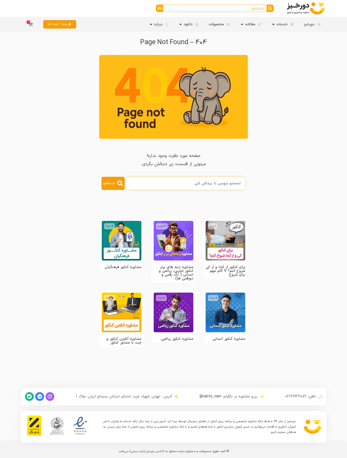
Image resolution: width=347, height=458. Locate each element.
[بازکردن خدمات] (273, 24)
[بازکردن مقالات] (242, 24)
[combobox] (185, 183)
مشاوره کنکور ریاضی (177, 339)
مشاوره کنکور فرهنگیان (123, 267)
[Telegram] (39, 396)
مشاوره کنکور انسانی (229, 339)
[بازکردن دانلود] (180, 24)
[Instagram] (50, 396)
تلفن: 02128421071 (300, 396)
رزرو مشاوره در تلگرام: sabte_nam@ (228, 396)
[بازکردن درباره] (151, 24)
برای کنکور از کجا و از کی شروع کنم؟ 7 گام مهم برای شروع (225, 270)
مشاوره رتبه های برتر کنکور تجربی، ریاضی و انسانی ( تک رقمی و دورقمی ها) (176, 272)
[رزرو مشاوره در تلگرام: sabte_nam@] (262, 397)
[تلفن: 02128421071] (320, 397)
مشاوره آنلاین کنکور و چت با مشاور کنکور (123, 340)
